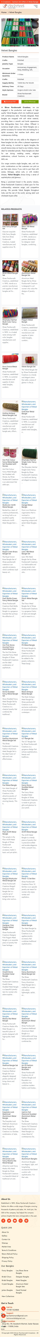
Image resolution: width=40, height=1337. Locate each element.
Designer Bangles (22, 1276)
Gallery (4, 1236)
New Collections (8, 1296)
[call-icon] (3, 1328)
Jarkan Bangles (7, 1290)
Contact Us (6, 1239)
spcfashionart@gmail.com (17, 1316)
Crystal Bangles (7, 1284)
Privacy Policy (7, 1261)
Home (4, 12)
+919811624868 (12, 1310)
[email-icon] (3, 1321)
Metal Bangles (21, 1280)
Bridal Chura (6, 1276)
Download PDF (11, 101)
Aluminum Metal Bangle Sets (22, 1285)
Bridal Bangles (7, 1280)
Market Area (6, 1246)
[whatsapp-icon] (3, 1315)
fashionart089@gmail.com (15, 1318)
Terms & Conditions (9, 1250)
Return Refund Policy (9, 1254)
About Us (5, 1232)
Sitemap (5, 1243)
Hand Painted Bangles (21, 1291)
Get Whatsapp (31, 101)
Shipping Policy (8, 1257)
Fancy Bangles (7, 1270)
